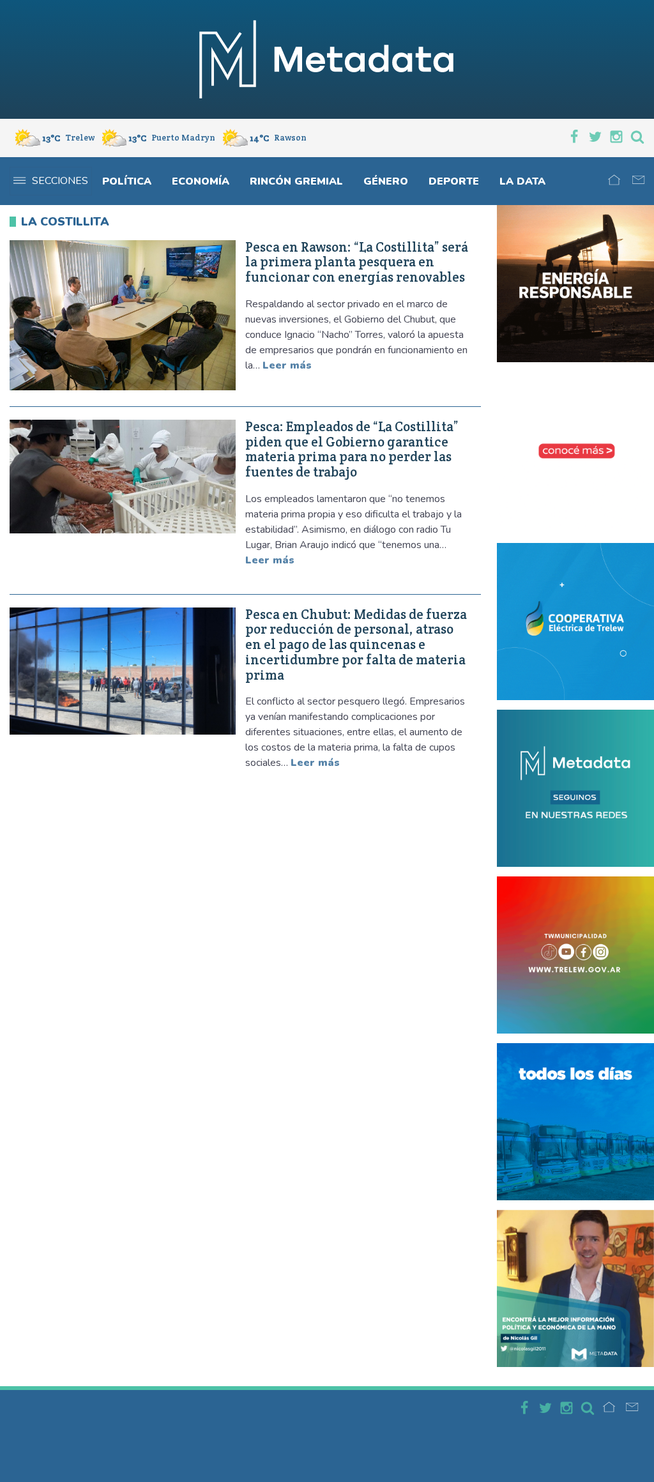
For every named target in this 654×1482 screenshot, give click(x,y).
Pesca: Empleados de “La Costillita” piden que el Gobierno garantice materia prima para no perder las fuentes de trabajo (352, 449)
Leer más (287, 365)
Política (126, 181)
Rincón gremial (296, 181)
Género (385, 181)
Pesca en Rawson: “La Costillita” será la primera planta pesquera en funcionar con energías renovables (356, 262)
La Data (522, 181)
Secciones (60, 181)
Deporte (454, 181)
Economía (200, 181)
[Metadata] (327, 59)
